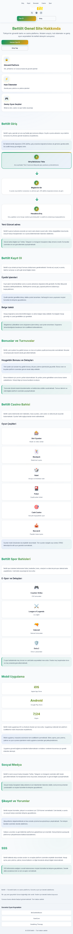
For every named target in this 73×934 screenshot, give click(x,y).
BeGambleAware (36, 912)
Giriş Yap (15, 48)
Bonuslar (36, 3)
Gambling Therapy (36, 924)
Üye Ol (21, 18)
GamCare (36, 918)
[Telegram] (36, 13)
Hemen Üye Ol (15, 42)
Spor (50, 3)
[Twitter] (32, 13)
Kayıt (28, 3)
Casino (44, 3)
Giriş (22, 3)
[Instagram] (41, 13)
